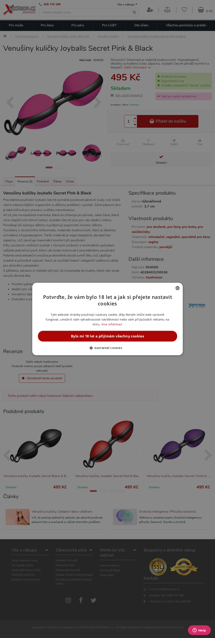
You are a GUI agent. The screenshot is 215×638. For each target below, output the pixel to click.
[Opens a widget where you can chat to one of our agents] (199, 630)
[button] (107, 348)
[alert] (107, 319)
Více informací (111, 324)
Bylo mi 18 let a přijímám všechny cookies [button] (107, 336)
